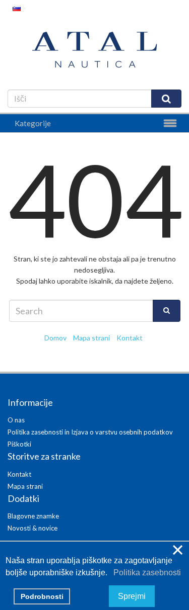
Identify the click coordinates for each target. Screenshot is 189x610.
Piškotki (19, 444)
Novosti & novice (32, 528)
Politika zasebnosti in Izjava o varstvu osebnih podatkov (90, 432)
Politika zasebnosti (145, 572)
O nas (16, 420)
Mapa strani (91, 337)
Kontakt (129, 337)
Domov (55, 337)
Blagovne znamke (33, 516)
